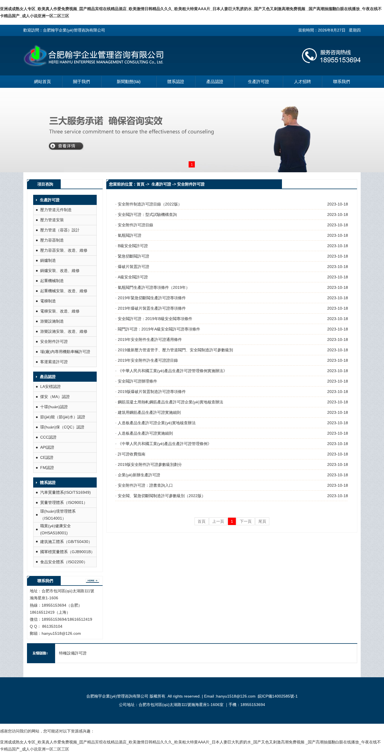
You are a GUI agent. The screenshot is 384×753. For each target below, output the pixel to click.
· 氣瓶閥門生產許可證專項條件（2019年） (152, 287)
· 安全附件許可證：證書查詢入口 (144, 485)
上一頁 (218, 521)
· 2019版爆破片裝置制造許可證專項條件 (150, 391)
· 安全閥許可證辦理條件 (136, 381)
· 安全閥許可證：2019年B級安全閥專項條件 (153, 318)
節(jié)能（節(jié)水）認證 (62, 417)
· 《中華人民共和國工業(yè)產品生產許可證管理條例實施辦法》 (171, 370)
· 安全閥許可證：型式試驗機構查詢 (146, 214)
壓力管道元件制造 (56, 209)
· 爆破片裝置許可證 (132, 266)
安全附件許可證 (54, 341)
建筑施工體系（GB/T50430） (66, 541)
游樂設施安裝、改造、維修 (63, 331)
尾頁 (262, 521)
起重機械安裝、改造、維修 (63, 291)
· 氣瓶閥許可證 (128, 235)
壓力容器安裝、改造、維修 (63, 250)
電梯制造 (48, 301)
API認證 (47, 447)
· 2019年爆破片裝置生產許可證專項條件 (150, 308)
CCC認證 (48, 437)
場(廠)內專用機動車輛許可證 (65, 351)
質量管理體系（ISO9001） (63, 502)
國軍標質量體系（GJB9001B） (67, 551)
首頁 (201, 521)
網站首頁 (42, 81)
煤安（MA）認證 (55, 396)
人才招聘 (302, 81)
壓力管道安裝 (52, 220)
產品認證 (214, 81)
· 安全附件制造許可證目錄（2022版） (148, 204)
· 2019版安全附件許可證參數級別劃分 (148, 464)
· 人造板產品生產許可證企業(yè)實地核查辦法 (155, 423)
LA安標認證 (50, 386)
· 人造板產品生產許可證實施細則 (144, 433)
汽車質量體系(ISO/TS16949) (65, 492)
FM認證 (47, 467)
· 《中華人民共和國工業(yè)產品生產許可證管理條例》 (163, 443)
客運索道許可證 (54, 361)
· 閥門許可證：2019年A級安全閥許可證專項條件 (157, 329)
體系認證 (175, 81)
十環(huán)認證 (54, 407)
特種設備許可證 (73, 653)
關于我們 (81, 81)
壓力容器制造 (52, 240)
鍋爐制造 (48, 260)
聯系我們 (341, 81)
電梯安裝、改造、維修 (60, 311)
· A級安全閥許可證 (131, 277)
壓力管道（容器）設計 (60, 230)
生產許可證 (258, 81)
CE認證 (46, 457)
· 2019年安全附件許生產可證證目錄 (146, 360)
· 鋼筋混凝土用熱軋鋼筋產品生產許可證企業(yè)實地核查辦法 (169, 402)
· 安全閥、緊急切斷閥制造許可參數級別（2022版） (160, 495)
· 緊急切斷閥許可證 (132, 256)
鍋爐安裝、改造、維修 (60, 270)
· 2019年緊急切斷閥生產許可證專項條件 (150, 298)
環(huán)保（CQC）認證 (62, 427)
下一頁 (246, 521)
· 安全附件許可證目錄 (134, 225)
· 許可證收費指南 (130, 454)
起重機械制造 (52, 280)
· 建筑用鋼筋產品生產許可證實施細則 (148, 412)
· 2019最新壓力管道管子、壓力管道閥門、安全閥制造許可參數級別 (174, 350)
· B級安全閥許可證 (131, 245)
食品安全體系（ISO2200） (63, 562)
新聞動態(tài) (129, 81)
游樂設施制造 (52, 321)
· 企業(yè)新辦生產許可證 (137, 475)
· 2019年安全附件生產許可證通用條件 (148, 339)
